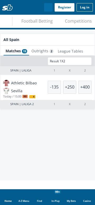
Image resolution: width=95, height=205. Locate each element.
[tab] (17, 33)
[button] (47, 81)
